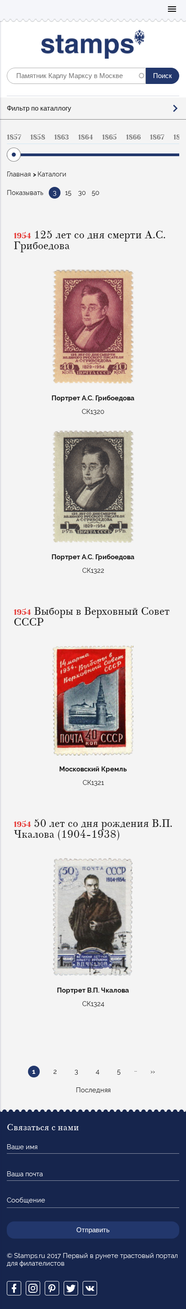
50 (95, 193)
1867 (157, 137)
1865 (109, 137)
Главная (19, 174)
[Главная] (93, 46)
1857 (14, 137)
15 (68, 193)
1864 (85, 137)
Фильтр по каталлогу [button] (39, 108)
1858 (37, 137)
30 (82, 193)
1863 (61, 137)
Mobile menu (172, 9)
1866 (133, 137)
